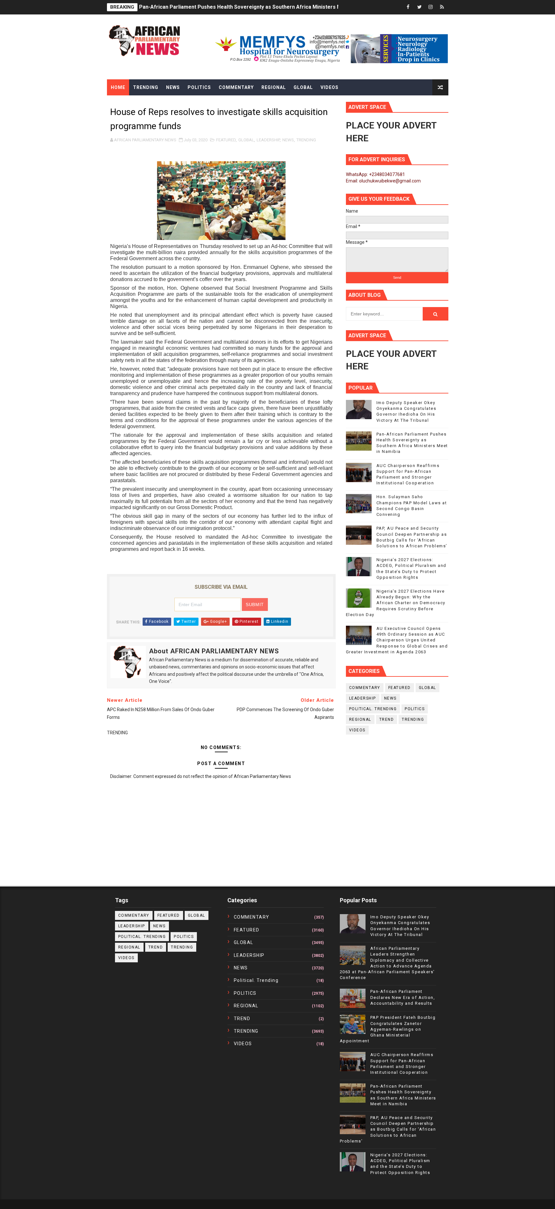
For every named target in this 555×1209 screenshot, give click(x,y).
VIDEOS (357, 730)
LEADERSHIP (268, 139)
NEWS (288, 139)
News (173, 87)
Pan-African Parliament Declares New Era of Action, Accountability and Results (402, 997)
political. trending (373, 709)
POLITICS (415, 709)
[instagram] (431, 7)
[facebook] (408, 7)
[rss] (442, 7)
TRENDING (306, 139)
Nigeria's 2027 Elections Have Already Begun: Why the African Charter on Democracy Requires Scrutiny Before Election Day (395, 603)
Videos (330, 87)
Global (303, 87)
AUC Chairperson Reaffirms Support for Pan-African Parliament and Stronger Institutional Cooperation (264, 7)
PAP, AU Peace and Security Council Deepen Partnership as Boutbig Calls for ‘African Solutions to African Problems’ (388, 1129)
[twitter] (419, 7)
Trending (145, 87)
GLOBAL (246, 139)
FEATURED (226, 139)
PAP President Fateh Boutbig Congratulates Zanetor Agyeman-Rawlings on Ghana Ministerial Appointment (388, 1029)
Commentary (236, 87)
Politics (199, 87)
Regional (273, 87)
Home (118, 87)
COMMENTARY (364, 687)
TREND (386, 719)
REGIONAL (360, 719)
